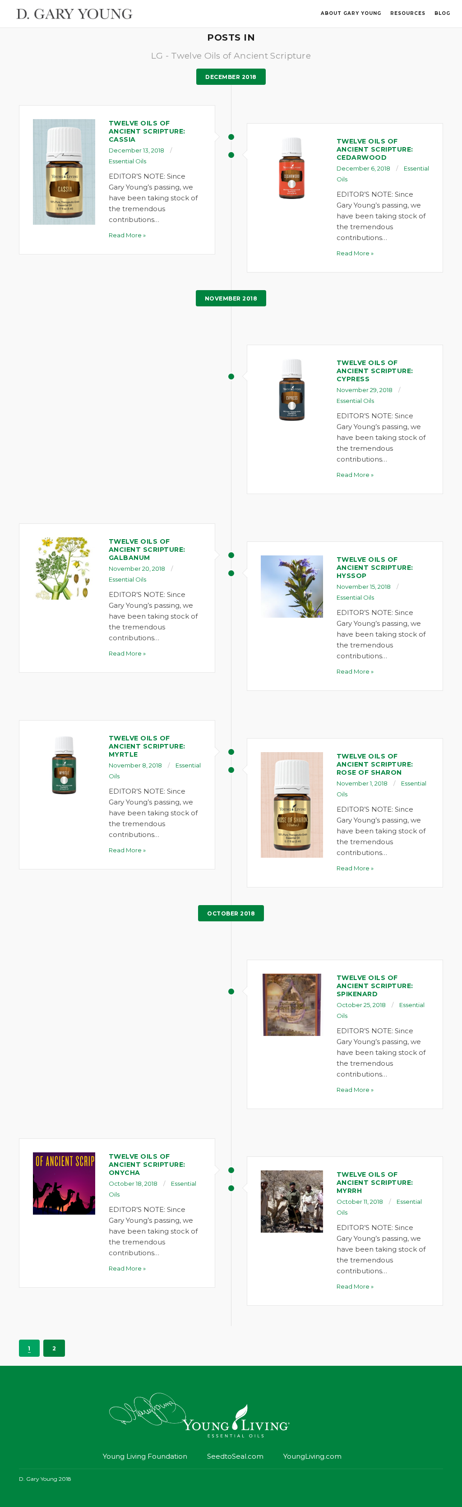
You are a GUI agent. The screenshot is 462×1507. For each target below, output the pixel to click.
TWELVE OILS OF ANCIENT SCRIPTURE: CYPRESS (375, 371)
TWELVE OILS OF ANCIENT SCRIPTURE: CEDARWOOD (375, 149)
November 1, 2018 (362, 783)
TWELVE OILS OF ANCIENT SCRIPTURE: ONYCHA (147, 1164)
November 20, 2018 (137, 568)
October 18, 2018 (133, 1183)
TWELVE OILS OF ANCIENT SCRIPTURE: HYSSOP (375, 567)
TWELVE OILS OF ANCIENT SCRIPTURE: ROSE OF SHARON (375, 764)
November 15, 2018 (364, 586)
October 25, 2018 (361, 1004)
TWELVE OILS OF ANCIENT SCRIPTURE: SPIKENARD (375, 986)
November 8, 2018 (135, 765)
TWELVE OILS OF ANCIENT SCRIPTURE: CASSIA (147, 131)
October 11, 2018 (360, 1201)
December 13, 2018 (136, 150)
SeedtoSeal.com (235, 1456)
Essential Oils (127, 161)
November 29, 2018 (365, 389)
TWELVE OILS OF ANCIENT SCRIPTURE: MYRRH (375, 1182)
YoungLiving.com (312, 1456)
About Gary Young (351, 13)
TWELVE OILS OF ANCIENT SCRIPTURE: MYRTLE (147, 746)
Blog (442, 13)
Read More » (127, 235)
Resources (407, 13)
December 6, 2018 (363, 168)
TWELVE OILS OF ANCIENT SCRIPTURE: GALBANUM (147, 549)
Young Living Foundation (145, 1456)
